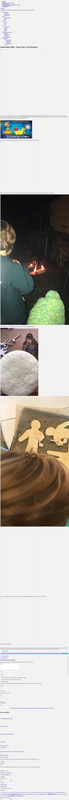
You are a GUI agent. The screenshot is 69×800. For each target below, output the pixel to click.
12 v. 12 (5, 22)
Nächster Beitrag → (4, 658)
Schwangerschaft (7, 17)
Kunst (36, 794)
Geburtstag (1, 794)
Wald (8, 795)
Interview (6, 35)
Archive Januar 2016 (22, 792)
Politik (47, 794)
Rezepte (5, 28)
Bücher (5, 39)
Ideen (23, 794)
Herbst (19, 794)
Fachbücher (8, 40)
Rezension (51, 794)
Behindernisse (48, 792)
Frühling (62, 792)
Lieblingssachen (5, 37)
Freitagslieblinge (57, 792)
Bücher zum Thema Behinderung (8, 3)
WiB (5, 23)
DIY (3, 25)
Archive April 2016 (5, 792)
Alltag (5, 24)
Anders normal (5, 12)
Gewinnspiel (9, 794)
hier (38, 759)
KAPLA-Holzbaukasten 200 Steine (6, 718)
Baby (5, 18)
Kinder (3, 16)
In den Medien (5, 6)
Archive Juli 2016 (28, 792)
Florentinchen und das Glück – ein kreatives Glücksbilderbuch (12, 751)
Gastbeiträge (6, 34)
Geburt (65, 792)
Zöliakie (23, 795)
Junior (5, 19)
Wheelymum (2, 8)
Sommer (64, 794)
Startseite (4, 1)
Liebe (40, 794)
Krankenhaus (30, 794)
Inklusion (6, 13)
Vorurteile (5, 795)
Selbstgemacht (7, 26)
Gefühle (5, 794)
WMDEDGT (20, 795)
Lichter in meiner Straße (27, 596)
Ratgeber (8, 42)
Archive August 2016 (10, 792)
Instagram (2, 763)
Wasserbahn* (3, 741)
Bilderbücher (8, 41)
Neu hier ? (4, 2)
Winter (16, 795)
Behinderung (6, 15)
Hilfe (22, 794)
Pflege (45, 794)
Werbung (6, 44)
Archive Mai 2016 (32, 792)
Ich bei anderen (7, 36)
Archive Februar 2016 (16, 792)
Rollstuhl (56, 794)
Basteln (5, 30)
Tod (66, 794)
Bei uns (3, 21)
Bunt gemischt (9, 43)
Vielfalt (3, 795)
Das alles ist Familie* (4, 755)
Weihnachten (12, 795)
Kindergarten (26, 794)
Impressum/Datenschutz (6, 5)
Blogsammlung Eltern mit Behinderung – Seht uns (11, 4)
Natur (5, 31)
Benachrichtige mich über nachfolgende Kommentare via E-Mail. (14, 677)
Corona (52, 792)
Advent (1, 792)
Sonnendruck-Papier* (4, 745)
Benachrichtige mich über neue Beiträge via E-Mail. (11, 679)
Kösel (38, 794)
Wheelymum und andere (7, 32)
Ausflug (43, 792)
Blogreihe (6, 33)
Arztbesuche (6, 14)
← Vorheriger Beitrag (4, 656)
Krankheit (34, 794)
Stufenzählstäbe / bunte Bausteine (6, 734)
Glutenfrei (14, 794)
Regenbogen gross (4, 726)
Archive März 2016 (38, 792)
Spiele (5, 27)
